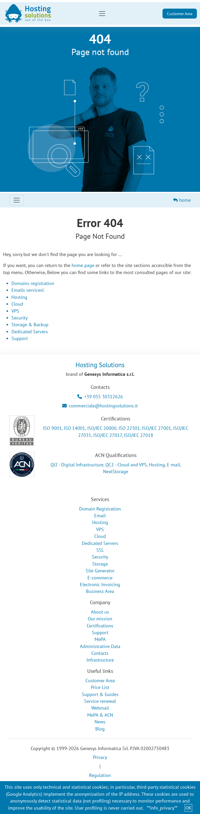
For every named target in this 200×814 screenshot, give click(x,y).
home (184, 200)
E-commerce (100, 578)
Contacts (100, 653)
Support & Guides (100, 694)
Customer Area (179, 13)
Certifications (100, 626)
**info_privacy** (162, 808)
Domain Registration (100, 509)
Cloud (17, 304)
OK (188, 808)
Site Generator (100, 571)
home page (83, 265)
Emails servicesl (27, 290)
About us (100, 612)
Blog (100, 729)
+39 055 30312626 (103, 397)
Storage (100, 564)
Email (100, 516)
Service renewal (100, 701)
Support (19, 338)
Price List (100, 687)
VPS (15, 311)
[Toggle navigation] (102, 14)
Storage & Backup (29, 325)
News (100, 722)
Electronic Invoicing (100, 584)
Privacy (100, 757)
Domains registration (32, 283)
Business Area (100, 591)
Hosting (19, 297)
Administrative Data (100, 646)
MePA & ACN (100, 715)
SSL (100, 550)
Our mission (100, 619)
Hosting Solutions (100, 364)
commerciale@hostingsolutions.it (103, 406)
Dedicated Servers (29, 332)
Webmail (100, 708)
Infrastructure (100, 660)
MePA (100, 639)
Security (19, 318)
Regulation (100, 775)
